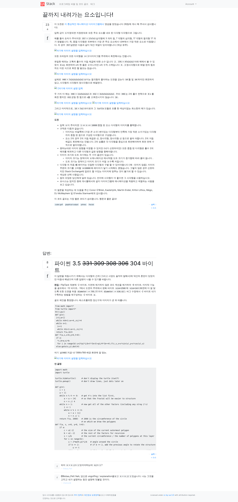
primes (83, 204)
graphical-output (71, 204)
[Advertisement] (105, 228)
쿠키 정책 (78, 495)
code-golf (59, 204)
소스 (154, 208)
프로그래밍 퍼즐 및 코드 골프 (73, 4)
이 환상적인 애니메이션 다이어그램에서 (84, 24)
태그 (92, 4)
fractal (91, 204)
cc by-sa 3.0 (168, 495)
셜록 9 (153, 204)
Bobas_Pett (67, 469)
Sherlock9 (67, 483)
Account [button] (190, 4)
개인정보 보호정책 (91, 495)
